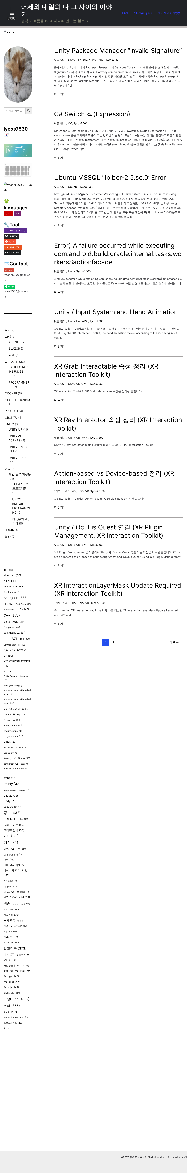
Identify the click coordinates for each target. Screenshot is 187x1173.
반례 (24, 897)
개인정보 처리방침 (169, 13)
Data (25, 639)
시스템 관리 (11, 942)
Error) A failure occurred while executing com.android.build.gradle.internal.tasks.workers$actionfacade (118, 253)
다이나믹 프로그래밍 (15, 873)
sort (25, 764)
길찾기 (9, 848)
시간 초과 (10, 931)
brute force (11, 609)
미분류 (9, 530)
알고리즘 (15, 948)
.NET (8, 570)
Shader (24, 758)
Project (11, 411)
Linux (9, 714)
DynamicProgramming (17, 663)
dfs (21, 645)
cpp (11, 639)
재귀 (24, 965)
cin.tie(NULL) (14, 621)
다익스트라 (11, 881)
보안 (25, 903)
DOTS (22, 650)
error (8, 685)
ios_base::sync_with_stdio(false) (17, 692)
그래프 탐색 (14, 830)
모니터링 (23, 892)
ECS (8, 671)
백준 (12, 903)
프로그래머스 (13, 1022)
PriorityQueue (13, 725)
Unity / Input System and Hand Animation (116, 312)
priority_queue (13, 731)
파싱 (24, 1017)
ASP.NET (15, 342)
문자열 (10, 897)
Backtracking (12, 592)
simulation (11, 763)
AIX (7, 330)
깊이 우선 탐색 (13, 854)
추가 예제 (12, 981)
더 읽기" (59, 94)
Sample (24, 747)
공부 (12, 813)
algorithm (12, 575)
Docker (11, 393)
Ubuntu (11, 417)
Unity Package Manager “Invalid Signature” (118, 50)
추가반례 (11, 976)
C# (7, 337)
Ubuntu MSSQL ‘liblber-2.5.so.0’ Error (110, 177)
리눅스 (9, 891)
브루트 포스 (11, 909)
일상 (8, 536)
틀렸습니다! (11, 1017)
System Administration (16, 790)
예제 (9, 954)
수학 (9, 920)
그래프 (22, 819)
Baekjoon (16, 598)
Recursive (10, 747)
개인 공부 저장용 (20, 474)
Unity (9, 424)
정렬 (8, 971)
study (13, 784)
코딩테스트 (17, 999)
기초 (12, 843)
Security (10, 758)
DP (8, 655)
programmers (13, 736)
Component (12, 627)
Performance (12, 720)
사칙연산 (11, 914)
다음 (174, 642)
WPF (12, 355)
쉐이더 (22, 920)
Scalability (11, 753)
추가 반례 (23, 970)
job (8, 709)
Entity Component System (16, 678)
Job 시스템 (21, 709)
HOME (125, 13)
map (21, 714)
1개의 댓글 (60, 491)
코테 (12, 1006)
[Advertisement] (18, 1089)
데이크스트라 (12, 886)
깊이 (21, 849)
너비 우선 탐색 (15, 865)
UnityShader (19, 458)
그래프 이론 (14, 824)
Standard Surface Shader (15, 770)
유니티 (10, 959)
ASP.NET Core (13, 586)
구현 (9, 819)
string (10, 777)
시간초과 (20, 926)
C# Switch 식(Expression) (92, 114)
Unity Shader (12, 807)
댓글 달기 (60, 60)
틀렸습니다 (11, 1012)
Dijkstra (10, 650)
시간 (8, 926)
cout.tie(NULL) (14, 632)
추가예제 (11, 987)
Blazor (14, 348)
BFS (9, 603)
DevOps (10, 645)
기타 (8, 469)
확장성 (9, 1028)
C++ (12, 615)
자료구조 (11, 965)
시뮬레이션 (11, 937)
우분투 (22, 954)
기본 (11, 836)
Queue (10, 741)
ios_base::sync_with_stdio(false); (17, 701)
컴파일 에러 (12, 993)
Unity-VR (15, 429)
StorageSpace (143, 13)
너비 (9, 859)
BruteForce (23, 604)
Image (19, 686)
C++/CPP (11, 362)
